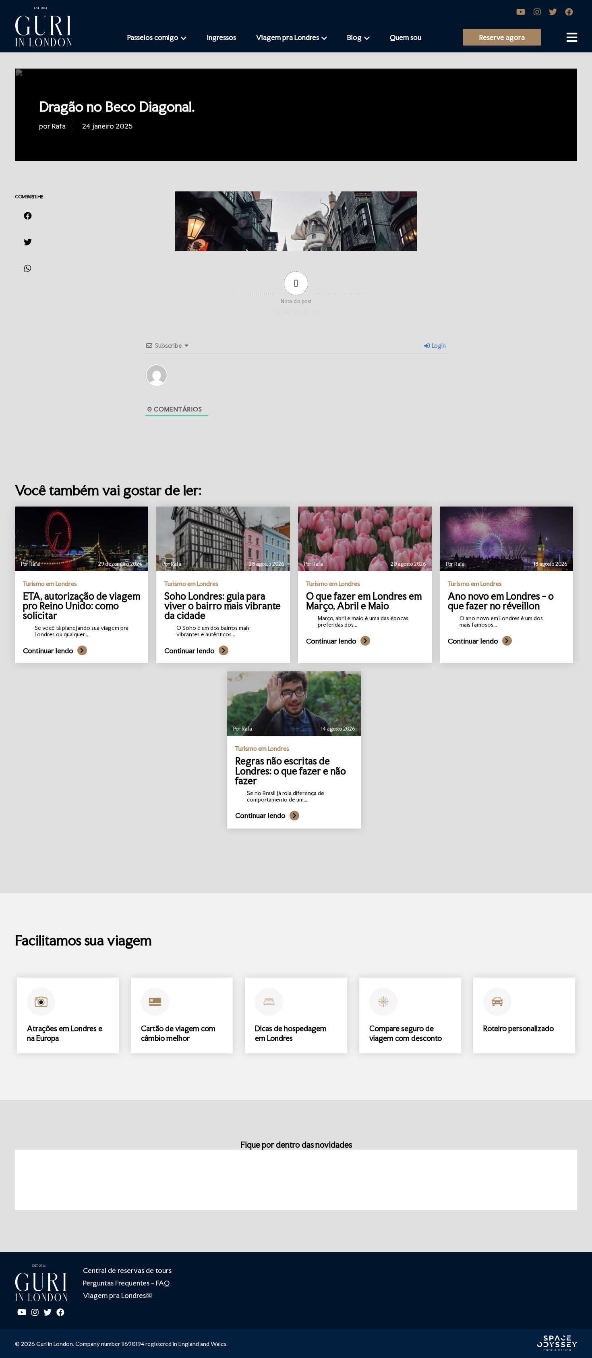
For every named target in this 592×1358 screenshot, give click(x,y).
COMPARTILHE (29, 196)
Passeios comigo (152, 37)
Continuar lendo (48, 650)
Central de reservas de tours (127, 1270)
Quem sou (405, 37)
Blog (354, 37)
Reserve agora (502, 37)
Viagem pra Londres (287, 37)
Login (438, 345)
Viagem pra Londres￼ (117, 1295)
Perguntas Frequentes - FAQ (126, 1283)
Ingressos (221, 37)
